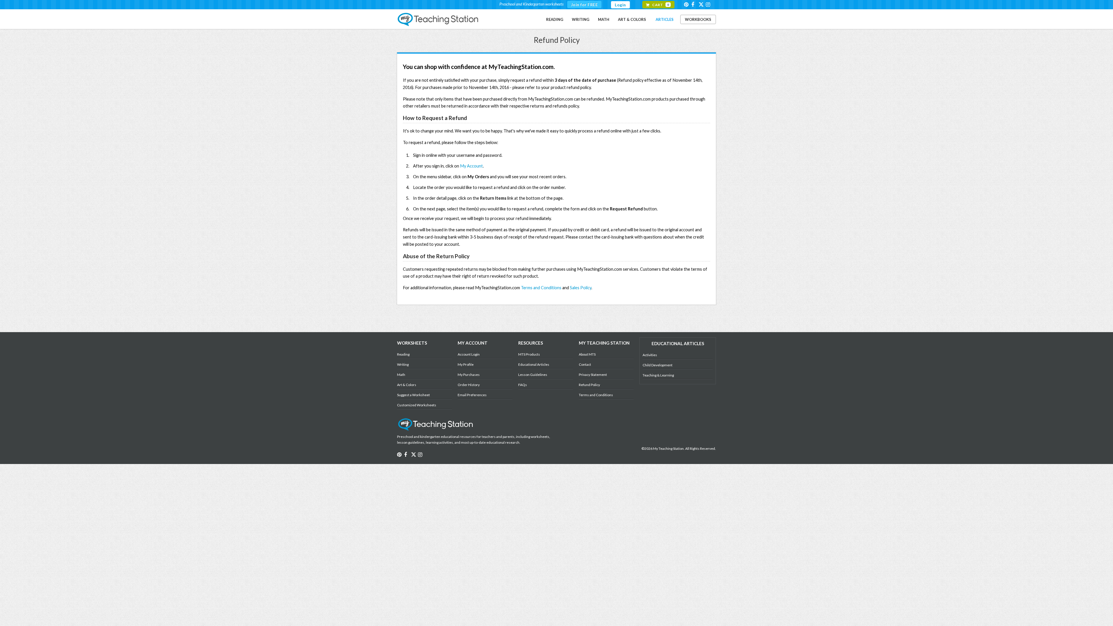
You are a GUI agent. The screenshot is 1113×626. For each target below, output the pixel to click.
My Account (471, 165)
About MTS (587, 354)
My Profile (466, 364)
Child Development (657, 365)
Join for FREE (584, 4)
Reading (554, 19)
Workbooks (698, 19)
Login (620, 4)
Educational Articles (533, 364)
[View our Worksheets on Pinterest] (687, 4)
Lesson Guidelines (532, 374)
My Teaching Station (438, 19)
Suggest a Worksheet (413, 395)
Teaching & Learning (658, 375)
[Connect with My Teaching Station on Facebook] (694, 4)
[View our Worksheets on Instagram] (709, 4)
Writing (580, 19)
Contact (585, 364)
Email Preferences (472, 395)
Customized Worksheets (416, 405)
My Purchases (469, 374)
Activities (650, 355)
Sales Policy (580, 287)
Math (603, 19)
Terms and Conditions (541, 287)
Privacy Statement (593, 374)
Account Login (469, 354)
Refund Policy (589, 385)
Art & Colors (632, 19)
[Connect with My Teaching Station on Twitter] (702, 4)
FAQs (522, 385)
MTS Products (529, 354)
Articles (665, 19)
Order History (469, 385)
